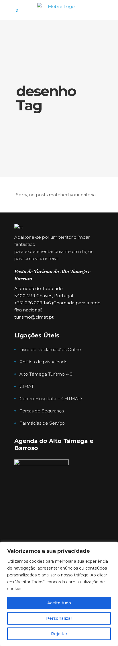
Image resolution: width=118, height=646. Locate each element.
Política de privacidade (43, 361)
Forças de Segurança (41, 411)
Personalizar (59, 618)
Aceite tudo (59, 603)
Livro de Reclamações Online (50, 349)
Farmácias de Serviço (42, 423)
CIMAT (26, 386)
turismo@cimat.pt (34, 317)
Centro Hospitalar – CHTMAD (50, 398)
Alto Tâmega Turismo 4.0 (45, 374)
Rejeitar (59, 633)
